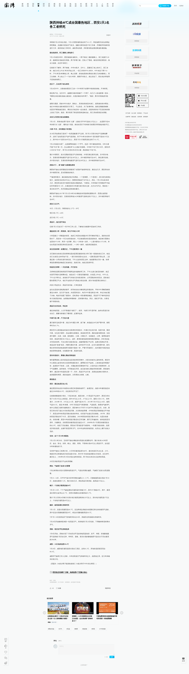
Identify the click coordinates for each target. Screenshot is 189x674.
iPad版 (143, 105)
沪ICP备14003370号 (130, 122)
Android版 (144, 95)
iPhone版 (143, 100)
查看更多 (136, 41)
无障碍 (181, 6)
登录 (175, 5)
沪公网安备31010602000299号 (133, 125)
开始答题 (136, 73)
